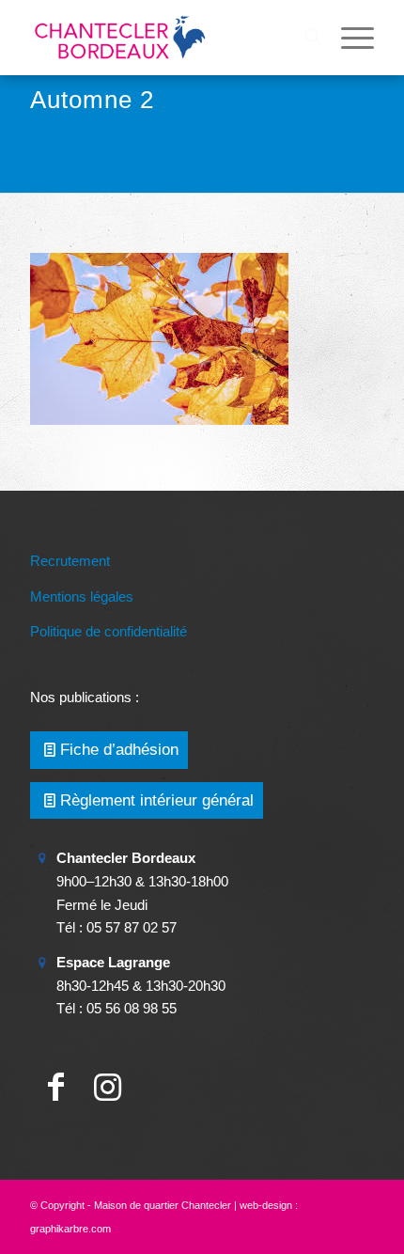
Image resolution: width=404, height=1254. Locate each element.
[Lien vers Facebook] (56, 1087)
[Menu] (348, 37)
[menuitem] (304, 37)
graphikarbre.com (70, 1228)
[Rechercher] (304, 37)
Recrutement (70, 561)
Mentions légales (81, 596)
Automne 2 (92, 100)
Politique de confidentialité (108, 631)
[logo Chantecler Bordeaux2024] (167, 37)
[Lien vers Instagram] (107, 1087)
